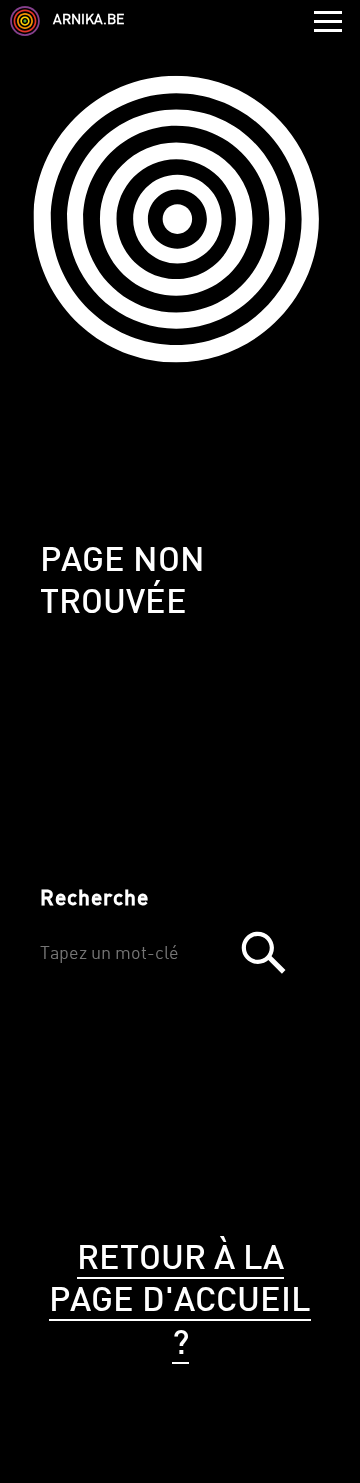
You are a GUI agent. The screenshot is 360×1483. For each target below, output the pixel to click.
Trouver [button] (263, 952)
